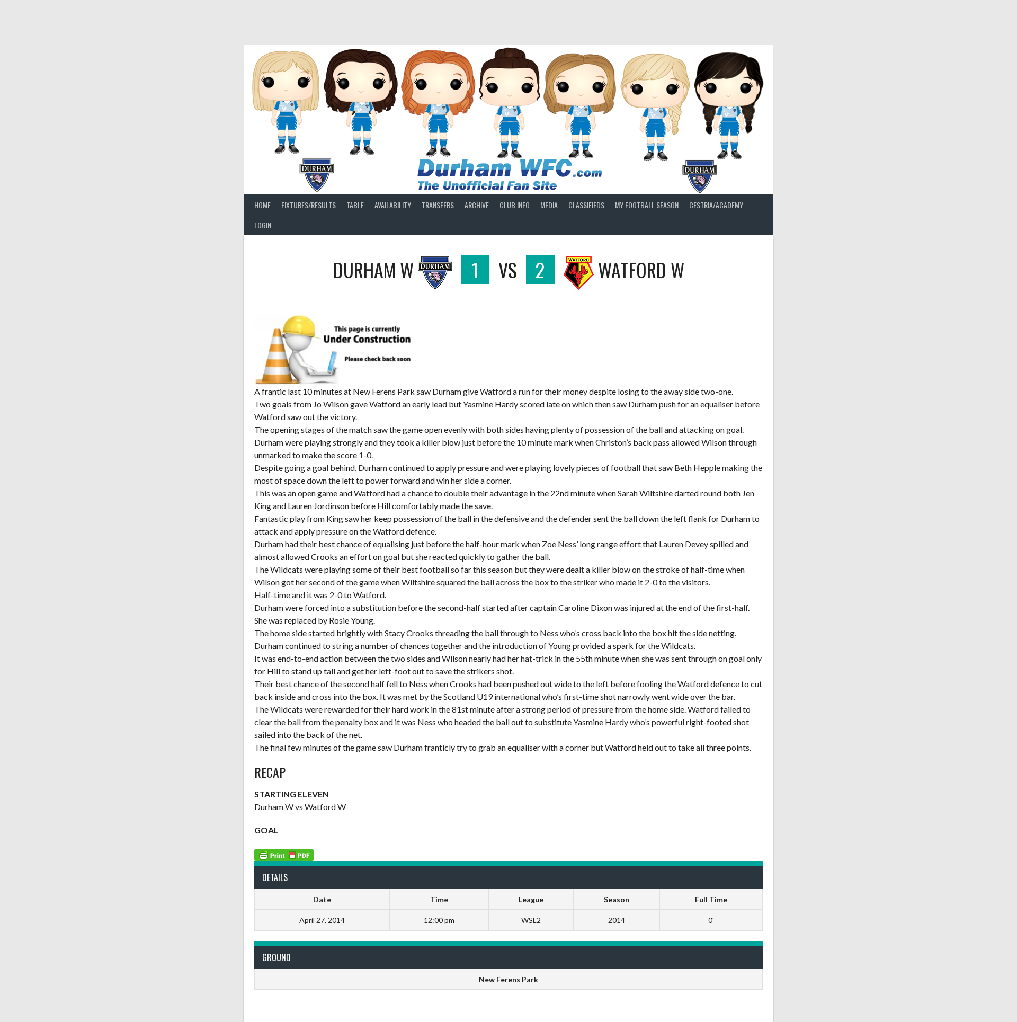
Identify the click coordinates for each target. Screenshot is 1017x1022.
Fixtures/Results (308, 204)
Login (262, 224)
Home (262, 204)
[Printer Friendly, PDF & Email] (284, 853)
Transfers (438, 204)
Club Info (514, 204)
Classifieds (586, 204)
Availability (392, 204)
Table (355, 204)
